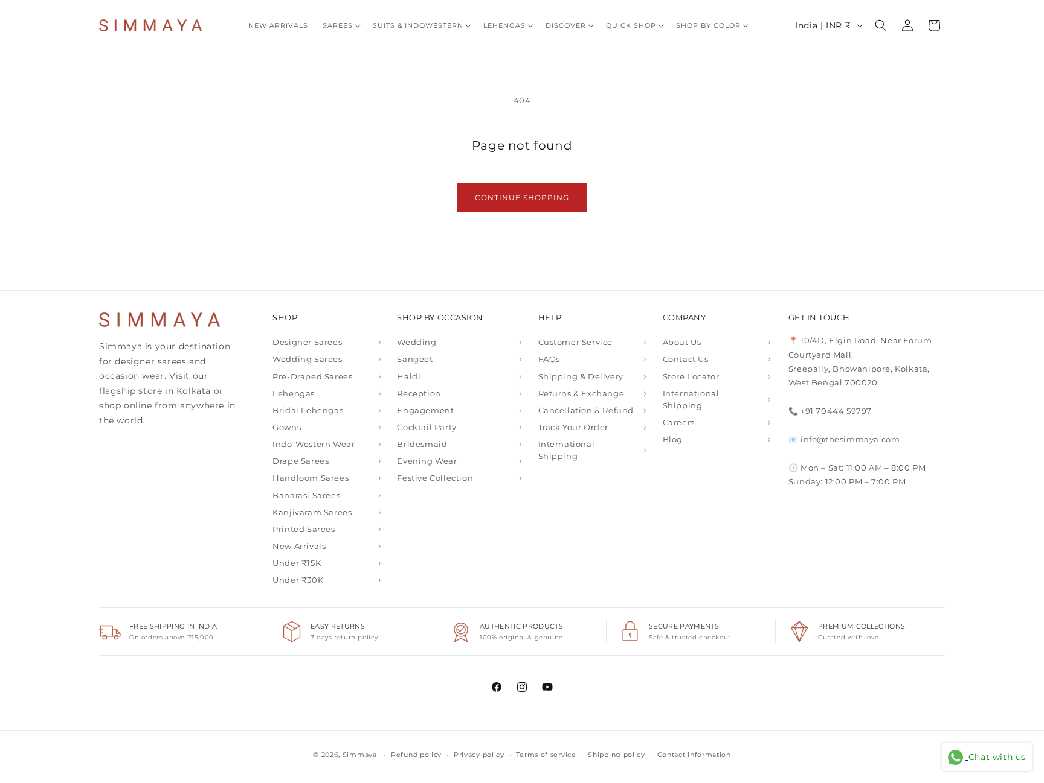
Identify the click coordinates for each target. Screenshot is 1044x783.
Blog (673, 439)
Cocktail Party (426, 427)
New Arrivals (299, 546)
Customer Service (575, 342)
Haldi (408, 376)
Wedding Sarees (307, 359)
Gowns (286, 427)
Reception (418, 393)
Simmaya (360, 754)
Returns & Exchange (581, 393)
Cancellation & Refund (586, 410)
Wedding (416, 342)
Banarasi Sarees (306, 495)
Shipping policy (616, 754)
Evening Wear (427, 461)
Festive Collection (435, 478)
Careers (679, 422)
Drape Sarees (300, 461)
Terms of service (546, 754)
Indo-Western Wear (313, 444)
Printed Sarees (303, 529)
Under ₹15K (296, 563)
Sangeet (415, 359)
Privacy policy (479, 754)
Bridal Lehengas (307, 410)
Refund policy (416, 754)
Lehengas (293, 393)
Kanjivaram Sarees (312, 512)
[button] (340, 25)
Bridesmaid (422, 444)
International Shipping (566, 450)
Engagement (425, 410)
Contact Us (686, 359)
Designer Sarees (307, 342)
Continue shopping (522, 197)
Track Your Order (573, 427)
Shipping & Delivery (581, 376)
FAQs (549, 359)
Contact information (694, 754)
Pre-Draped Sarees (312, 376)
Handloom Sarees (310, 478)
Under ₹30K (297, 580)
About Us (682, 342)
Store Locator (691, 376)
